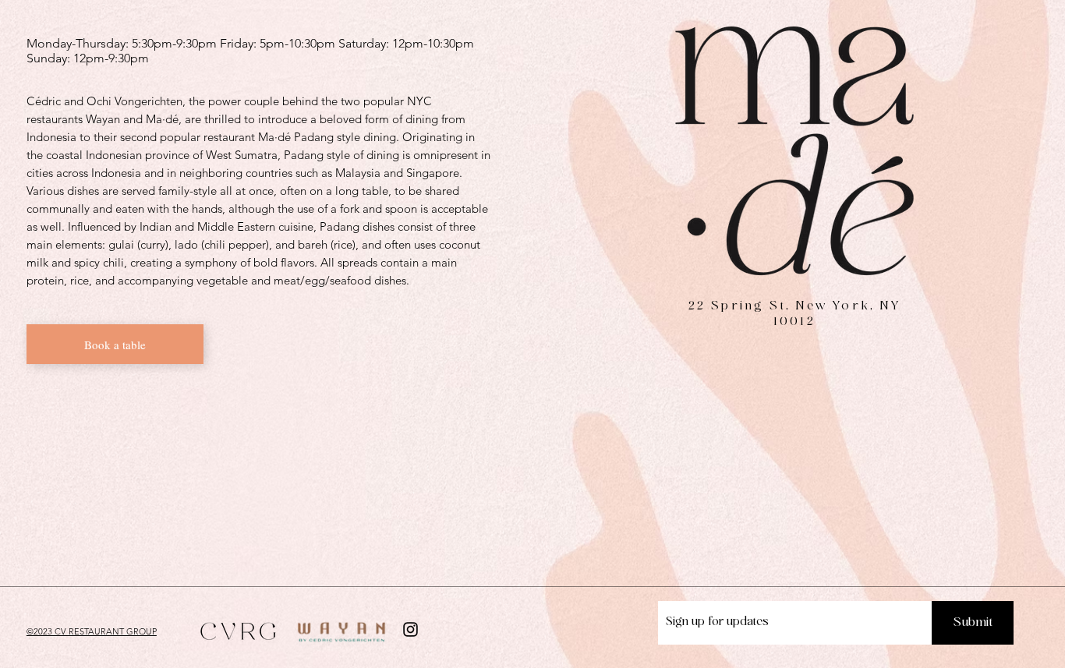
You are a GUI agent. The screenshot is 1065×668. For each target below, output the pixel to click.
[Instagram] (410, 629)
